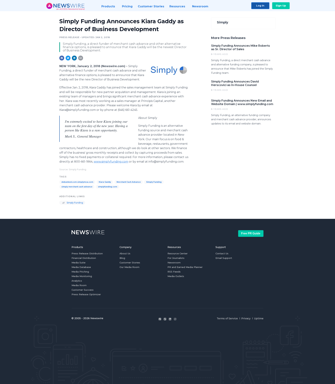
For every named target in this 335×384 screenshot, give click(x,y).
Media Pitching (80, 271)
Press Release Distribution (87, 253)
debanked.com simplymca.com (77, 182)
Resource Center (178, 253)
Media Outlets (176, 276)
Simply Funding (154, 182)
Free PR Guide (250, 233)
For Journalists (176, 258)
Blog (122, 258)
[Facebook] (160, 319)
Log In (260, 5)
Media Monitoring (82, 276)
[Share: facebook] (62, 58)
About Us (125, 253)
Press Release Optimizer (86, 294)
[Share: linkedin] (74, 58)
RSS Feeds (174, 271)
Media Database (81, 267)
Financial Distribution (84, 258)
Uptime (258, 318)
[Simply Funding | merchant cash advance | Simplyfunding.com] (168, 70)
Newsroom (174, 262)
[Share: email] (81, 58)
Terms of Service (227, 318)
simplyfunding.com (107, 187)
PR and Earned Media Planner (185, 267)
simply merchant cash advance (76, 187)
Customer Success (83, 289)
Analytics (77, 280)
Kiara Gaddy (105, 182)
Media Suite (78, 262)
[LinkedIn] (170, 319)
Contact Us (221, 253)
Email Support (223, 258)
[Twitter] (165, 319)
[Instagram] (175, 319)
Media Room (79, 285)
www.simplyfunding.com (111, 161)
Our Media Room (129, 267)
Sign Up (281, 5)
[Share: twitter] (68, 58)
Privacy (246, 318)
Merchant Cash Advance (129, 182)
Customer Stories (130, 262)
